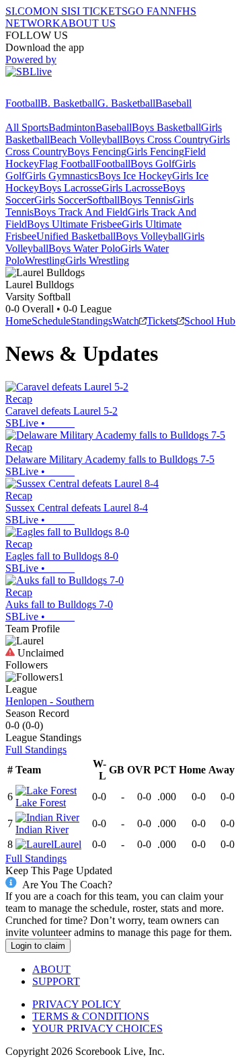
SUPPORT (56, 981)
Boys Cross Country (165, 139)
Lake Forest (40, 802)
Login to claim (38, 946)
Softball (103, 200)
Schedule (51, 321)
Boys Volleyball (150, 236)
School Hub (209, 321)
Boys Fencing (96, 151)
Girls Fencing (155, 151)
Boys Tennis (146, 200)
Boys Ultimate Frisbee (74, 224)
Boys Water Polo (84, 248)
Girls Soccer (60, 200)
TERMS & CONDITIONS (90, 1016)
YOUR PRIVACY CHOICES (97, 1028)
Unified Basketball (76, 236)
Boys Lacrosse (70, 188)
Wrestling (45, 260)
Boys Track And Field (81, 212)
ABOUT (51, 969)
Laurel (67, 844)
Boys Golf (152, 163)
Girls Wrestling (97, 260)
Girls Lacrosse (132, 188)
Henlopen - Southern (49, 701)
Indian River (42, 829)
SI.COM (23, 11)
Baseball (173, 103)
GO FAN (148, 11)
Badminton (71, 127)
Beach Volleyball (86, 139)
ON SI (56, 11)
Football (22, 103)
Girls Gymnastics (61, 175)
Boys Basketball (166, 127)
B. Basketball (68, 103)
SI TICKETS (99, 11)
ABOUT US (88, 23)
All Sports (26, 127)
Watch (125, 321)
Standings (91, 321)
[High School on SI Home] (57, 91)
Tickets (162, 321)
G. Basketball (126, 103)
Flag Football (67, 163)
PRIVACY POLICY (76, 1004)
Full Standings (36, 749)
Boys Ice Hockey (135, 175)
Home (18, 321)
